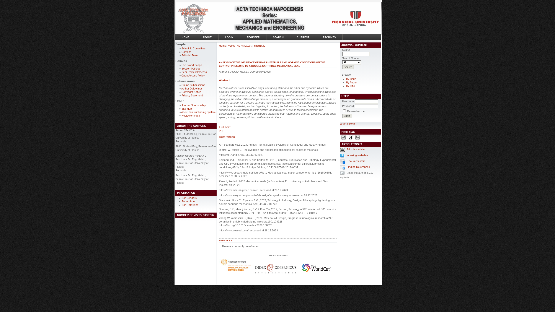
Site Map (186, 108)
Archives (329, 37)
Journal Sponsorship (193, 105)
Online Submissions (193, 85)
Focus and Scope (191, 65)
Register (253, 37)
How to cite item (356, 161)
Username (348, 101)
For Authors (188, 201)
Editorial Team (189, 55)
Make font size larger (357, 137)
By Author (351, 82)
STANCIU (260, 45)
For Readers (189, 198)
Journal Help (347, 123)
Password (348, 106)
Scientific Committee (193, 48)
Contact (186, 52)
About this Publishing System (198, 112)
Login (229, 37)
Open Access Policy (193, 75)
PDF (221, 131)
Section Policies (190, 68)
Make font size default (350, 137)
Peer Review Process (194, 72)
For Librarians (190, 204)
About (207, 37)
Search (278, 37)
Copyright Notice (191, 92)
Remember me (356, 111)
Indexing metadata (358, 155)
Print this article (356, 149)
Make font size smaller (343, 137)
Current (303, 37)
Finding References (358, 167)
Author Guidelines (191, 88)
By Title (350, 86)
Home (185, 37)
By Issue (351, 79)
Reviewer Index (190, 115)
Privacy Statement (192, 95)
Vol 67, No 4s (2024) (240, 45)
